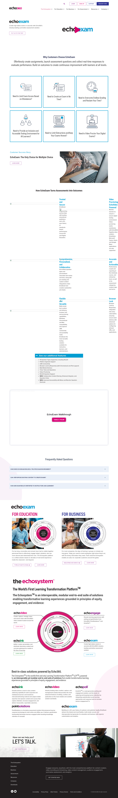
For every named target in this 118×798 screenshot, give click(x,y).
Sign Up (81, 3)
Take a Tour (59, 420)
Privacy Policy (44, 792)
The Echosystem (16, 762)
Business (13, 770)
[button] (64, 4)
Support (91, 3)
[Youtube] (15, 791)
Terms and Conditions (76, 792)
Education (14, 766)
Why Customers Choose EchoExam (59, 57)
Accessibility (36, 792)
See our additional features (52, 356)
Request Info (102, 3)
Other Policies (54, 792)
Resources (14, 777)
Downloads (14, 785)
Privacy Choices (64, 792)
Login (73, 3)
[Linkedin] (12, 791)
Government (14, 773)
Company (13, 781)
